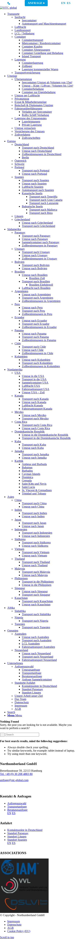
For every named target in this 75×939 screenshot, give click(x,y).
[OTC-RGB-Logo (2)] (8, 7)
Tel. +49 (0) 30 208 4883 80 (16, 773)
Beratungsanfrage (17, 809)
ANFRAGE (35, 3)
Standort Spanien (17, 839)
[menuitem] (41, 43)
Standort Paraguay (17, 833)
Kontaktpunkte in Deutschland (24, 830)
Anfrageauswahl (16, 803)
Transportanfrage (17, 806)
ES (68, 3)
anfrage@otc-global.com (14, 780)
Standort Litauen (16, 836)
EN (63, 3)
